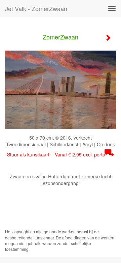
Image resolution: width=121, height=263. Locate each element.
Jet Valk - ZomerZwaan (36, 8)
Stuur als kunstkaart (56, 154)
